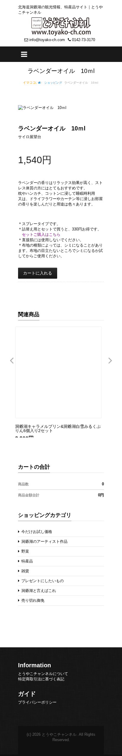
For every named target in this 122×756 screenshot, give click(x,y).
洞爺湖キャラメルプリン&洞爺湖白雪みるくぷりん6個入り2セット (56, 428)
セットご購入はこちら (41, 234)
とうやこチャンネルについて (43, 673)
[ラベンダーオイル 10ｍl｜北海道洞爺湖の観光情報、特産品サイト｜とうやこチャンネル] (61, 26)
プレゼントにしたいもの (42, 581)
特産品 (26, 561)
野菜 (24, 551)
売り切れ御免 (32, 600)
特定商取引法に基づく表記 (41, 679)
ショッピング (53, 82)
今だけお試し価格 (36, 531)
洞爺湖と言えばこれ (38, 590)
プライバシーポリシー (37, 702)
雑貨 (24, 571)
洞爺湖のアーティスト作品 (44, 541)
